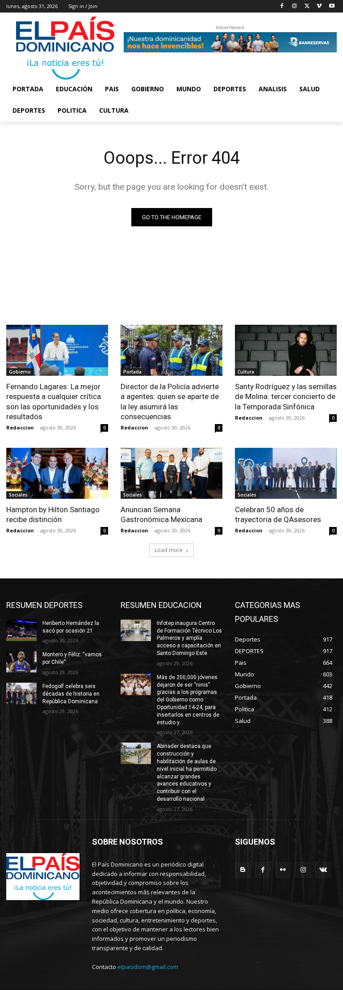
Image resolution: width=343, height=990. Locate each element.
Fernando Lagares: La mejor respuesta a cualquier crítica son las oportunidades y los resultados (53, 401)
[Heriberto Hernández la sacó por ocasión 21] (21, 630)
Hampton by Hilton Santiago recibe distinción (53, 514)
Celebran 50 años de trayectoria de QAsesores (278, 514)
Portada (132, 372)
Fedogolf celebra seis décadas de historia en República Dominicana (71, 694)
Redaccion (20, 427)
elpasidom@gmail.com (147, 967)
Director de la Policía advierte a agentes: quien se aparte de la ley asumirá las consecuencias (170, 401)
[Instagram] (294, 6)
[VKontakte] (323, 870)
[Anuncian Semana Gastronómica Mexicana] (171, 473)
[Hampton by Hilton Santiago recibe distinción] (57, 473)
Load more (169, 550)
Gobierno (20, 372)
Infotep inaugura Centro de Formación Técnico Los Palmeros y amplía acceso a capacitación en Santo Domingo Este (189, 638)
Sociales (18, 495)
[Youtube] (331, 6)
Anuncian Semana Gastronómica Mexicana (161, 514)
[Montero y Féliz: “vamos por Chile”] (21, 661)
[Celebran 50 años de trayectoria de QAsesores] (286, 473)
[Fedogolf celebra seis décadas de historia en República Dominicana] (21, 693)
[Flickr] (283, 870)
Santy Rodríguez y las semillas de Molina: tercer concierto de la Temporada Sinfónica (286, 396)
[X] (307, 6)
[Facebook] (282, 6)
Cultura (246, 372)
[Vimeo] (319, 6)
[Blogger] (243, 870)
